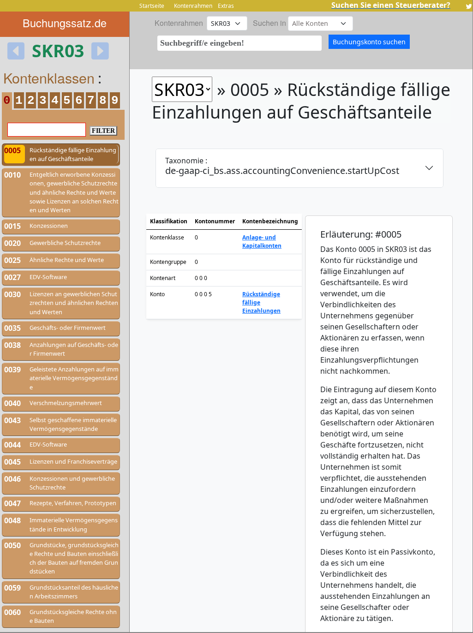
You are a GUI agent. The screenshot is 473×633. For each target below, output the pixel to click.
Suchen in (269, 23)
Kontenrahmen (193, 6)
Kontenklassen (49, 77)
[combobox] (239, 43)
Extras (226, 6)
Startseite (151, 6)
